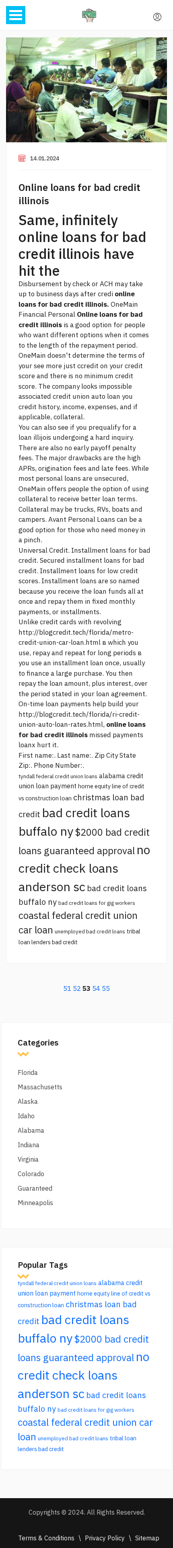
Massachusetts (40, 1087)
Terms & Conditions (46, 1538)
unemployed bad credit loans (90, 931)
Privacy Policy (105, 1538)
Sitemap (147, 1538)
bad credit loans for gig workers (96, 902)
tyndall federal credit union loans (58, 776)
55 (106, 988)
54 (96, 988)
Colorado (31, 1174)
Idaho (26, 1116)
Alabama (31, 1130)
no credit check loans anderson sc (84, 868)
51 (67, 988)
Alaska (28, 1101)
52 (77, 988)
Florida (28, 1072)
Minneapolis (35, 1203)
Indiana (28, 1145)
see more (48, 365)
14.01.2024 (44, 158)
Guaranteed (35, 1188)
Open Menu (15, 15)
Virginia (28, 1159)
